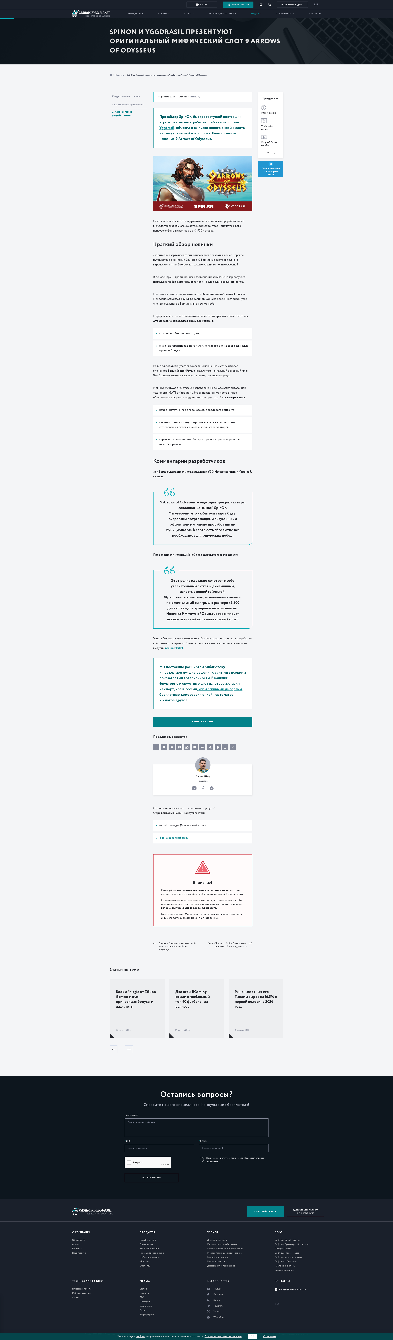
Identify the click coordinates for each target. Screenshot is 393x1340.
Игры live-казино (148, 1240)
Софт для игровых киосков (288, 1257)
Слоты (75, 1297)
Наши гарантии (79, 1253)
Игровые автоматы (81, 1289)
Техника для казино (221, 13)
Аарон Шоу (194, 97)
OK (252, 1336)
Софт (187, 13)
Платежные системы (285, 1266)
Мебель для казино (81, 1293)
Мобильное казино (149, 1257)
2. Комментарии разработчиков (122, 113)
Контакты (315, 13)
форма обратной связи (174, 838)
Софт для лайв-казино (286, 1261)
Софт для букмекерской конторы (292, 1244)
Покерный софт (283, 1248)
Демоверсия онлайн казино (221, 1266)
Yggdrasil (166, 128)
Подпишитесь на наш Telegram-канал (271, 171)
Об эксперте (78, 1240)
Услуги (162, 13)
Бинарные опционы (284, 1270)
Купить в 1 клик (203, 721)
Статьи (143, 1289)
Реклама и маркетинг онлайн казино (225, 1248)
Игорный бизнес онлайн (152, 1253)
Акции (75, 1244)
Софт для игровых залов (287, 1253)
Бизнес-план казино (217, 1261)
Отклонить (269, 1336)
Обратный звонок (265, 1211)
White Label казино (149, 1248)
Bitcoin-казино (147, 1244)
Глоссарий (145, 1302)
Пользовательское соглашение (223, 1336)
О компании (283, 13)
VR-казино (145, 1261)
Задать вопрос (151, 1177)
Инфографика (147, 1314)
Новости (119, 75)
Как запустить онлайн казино (222, 1244)
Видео (143, 1310)
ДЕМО (292, 4)
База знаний (146, 1306)
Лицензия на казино (217, 1240)
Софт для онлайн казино (287, 1240)
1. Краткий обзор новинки (128, 104)
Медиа (255, 13)
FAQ (142, 1297)
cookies (140, 1336)
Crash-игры (145, 1266)
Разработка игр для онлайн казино (224, 1253)
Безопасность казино (218, 1257)
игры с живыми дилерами (220, 689)
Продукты (134, 13)
